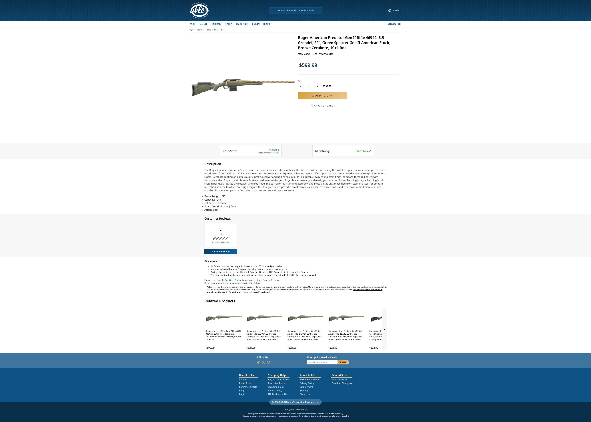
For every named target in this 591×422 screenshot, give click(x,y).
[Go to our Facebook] (258, 362)
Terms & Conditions (310, 379)
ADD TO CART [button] (324, 95)
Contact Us (245, 379)
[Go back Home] (191, 29)
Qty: (300, 81)
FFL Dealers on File (278, 394)
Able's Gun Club (340, 379)
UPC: (316, 54)
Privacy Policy (307, 383)
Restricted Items (276, 383)
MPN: (301, 54)
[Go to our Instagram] (268, 362)
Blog (241, 390)
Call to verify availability (268, 152)
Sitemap (304, 390)
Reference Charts (248, 386)
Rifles (209, 29)
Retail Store (245, 383)
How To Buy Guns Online (229, 280)
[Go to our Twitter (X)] (263, 362)
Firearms (199, 29)
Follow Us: (262, 357)
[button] (301, 86)
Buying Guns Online (278, 379)
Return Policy (275, 390)
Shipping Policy (276, 386)
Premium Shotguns (342, 383)
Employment (306, 386)
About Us (305, 394)
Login (242, 394)
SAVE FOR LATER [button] (324, 105)
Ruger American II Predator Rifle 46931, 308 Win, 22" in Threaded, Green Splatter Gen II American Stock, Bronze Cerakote (223, 335)
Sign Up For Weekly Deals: (322, 357)
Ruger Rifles (219, 29)
